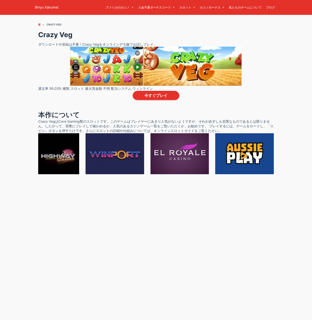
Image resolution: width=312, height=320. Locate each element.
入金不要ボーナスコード (154, 7)
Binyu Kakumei (46, 7)
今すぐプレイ (156, 95)
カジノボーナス (210, 7)
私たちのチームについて (245, 7)
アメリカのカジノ (118, 7)
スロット (185, 7)
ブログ (270, 7)
